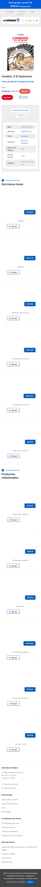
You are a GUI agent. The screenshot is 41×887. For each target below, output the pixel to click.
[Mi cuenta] (33, 21)
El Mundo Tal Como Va (20, 313)
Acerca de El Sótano (10, 799)
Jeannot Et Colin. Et (20, 451)
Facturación (22, 11)
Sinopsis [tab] (20, 115)
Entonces (20, 606)
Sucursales (10, 11)
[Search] (23, 21)
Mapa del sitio (7, 862)
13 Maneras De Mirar (20, 560)
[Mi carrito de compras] (30, 21)
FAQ (3, 808)
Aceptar (30, 882)
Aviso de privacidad (9, 804)
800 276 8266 (9, 788)
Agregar (14, 226)
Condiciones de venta (10, 823)
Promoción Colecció (20, 514)
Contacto (20, 14)
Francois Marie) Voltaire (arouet (18, 81)
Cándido (20, 221)
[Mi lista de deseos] (27, 21)
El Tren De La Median (20, 652)
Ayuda (32, 11)
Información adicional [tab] (20, 110)
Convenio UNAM (8, 854)
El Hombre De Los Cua (20, 359)
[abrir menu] (37, 21)
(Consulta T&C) (25, 6)
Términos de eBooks (10, 831)
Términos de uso (8, 827)
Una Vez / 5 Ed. (20, 744)
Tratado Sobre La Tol (20, 405)
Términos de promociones (12, 835)
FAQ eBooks (6, 812)
